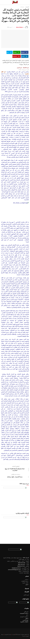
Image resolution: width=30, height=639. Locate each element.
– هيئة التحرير (26, 620)
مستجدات (22, 6)
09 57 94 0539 (21, 566)
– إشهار (27, 618)
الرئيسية (27, 6)
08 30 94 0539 (21, 562)
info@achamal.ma (16, 568)
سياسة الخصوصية (7, 634)
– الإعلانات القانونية (24, 621)
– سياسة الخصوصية (24, 613)
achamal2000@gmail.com (14, 569)
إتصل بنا (13, 634)
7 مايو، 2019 (9, 27)
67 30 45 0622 (21, 564)
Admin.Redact (19, 27)
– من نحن (26, 611)
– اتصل (27, 584)
